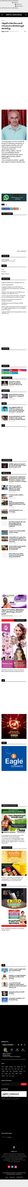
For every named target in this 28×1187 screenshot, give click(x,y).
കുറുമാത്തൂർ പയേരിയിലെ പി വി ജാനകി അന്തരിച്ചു (16, 999)
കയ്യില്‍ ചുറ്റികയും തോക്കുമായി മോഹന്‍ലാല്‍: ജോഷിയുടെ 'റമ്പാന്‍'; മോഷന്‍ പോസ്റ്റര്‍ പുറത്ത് (17, 465)
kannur (3, 1075)
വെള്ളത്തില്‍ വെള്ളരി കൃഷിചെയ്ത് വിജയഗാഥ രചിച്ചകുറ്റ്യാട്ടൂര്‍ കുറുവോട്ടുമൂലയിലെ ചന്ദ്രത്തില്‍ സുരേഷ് (12, 288)
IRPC (17, 1073)
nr (24, 1066)
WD (7, 1071)
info (10, 1071)
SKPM (3, 1071)
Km (2, 1069)
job (9, 1073)
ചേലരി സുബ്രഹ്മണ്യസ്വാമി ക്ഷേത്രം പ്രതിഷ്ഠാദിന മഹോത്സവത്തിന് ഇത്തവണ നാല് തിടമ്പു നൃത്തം (13, 296)
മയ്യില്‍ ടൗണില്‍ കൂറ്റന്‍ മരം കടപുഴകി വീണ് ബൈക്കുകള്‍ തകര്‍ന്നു (11, 300)
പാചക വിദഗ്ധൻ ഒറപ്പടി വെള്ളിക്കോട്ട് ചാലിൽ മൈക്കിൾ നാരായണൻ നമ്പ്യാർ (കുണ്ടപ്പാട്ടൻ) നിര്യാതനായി (17, 985)
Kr (14, 1066)
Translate (12, 261)
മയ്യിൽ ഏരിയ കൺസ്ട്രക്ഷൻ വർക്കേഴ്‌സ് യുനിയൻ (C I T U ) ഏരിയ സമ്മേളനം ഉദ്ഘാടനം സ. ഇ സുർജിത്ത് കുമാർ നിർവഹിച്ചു (14, 308)
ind (18, 1069)
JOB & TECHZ (19, 1177)
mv (9, 1069)
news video (15, 1071)
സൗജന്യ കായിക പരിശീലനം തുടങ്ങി (16, 495)
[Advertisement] (14, 48)
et (24, 1071)
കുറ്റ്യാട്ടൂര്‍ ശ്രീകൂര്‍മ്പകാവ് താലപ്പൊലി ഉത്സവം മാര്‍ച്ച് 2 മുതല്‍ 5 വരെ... (13, 312)
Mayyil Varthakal (11, 1172)
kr (7, 1075)
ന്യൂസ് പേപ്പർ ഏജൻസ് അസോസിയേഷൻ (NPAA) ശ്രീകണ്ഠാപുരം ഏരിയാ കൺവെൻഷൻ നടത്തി (15, 488)
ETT (13, 1073)
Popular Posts (20, 620)
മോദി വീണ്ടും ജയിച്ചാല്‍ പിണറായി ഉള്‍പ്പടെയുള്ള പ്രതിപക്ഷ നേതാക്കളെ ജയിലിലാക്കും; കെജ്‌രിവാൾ (17, 524)
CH (21, 1069)
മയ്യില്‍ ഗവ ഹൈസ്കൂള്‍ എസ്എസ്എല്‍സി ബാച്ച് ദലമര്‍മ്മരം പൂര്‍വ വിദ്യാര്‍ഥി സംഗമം (12, 292)
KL (2, 1073)
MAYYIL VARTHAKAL (14, 15)
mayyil (6, 1066)
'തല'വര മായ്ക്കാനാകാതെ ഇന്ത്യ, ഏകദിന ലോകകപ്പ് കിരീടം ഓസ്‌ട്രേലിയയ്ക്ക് (17, 548)
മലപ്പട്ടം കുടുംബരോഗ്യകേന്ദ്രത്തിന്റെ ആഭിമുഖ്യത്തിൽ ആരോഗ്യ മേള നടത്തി (17, 503)
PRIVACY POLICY (5, 274)
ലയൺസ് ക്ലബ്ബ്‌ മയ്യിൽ (7, 284)
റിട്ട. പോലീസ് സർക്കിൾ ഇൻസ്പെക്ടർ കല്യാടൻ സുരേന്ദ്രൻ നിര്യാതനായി (15, 383)
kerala (18, 1066)
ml (9, 1075)
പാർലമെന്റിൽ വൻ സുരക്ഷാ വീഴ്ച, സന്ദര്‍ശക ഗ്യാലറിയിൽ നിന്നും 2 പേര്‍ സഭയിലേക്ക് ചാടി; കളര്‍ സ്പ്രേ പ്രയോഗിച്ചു (17, 539)
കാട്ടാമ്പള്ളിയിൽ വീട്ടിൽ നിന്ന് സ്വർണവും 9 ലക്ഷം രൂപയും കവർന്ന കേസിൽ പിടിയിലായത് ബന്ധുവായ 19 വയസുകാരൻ (16, 409)
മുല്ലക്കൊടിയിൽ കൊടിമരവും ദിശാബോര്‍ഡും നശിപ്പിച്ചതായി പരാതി (16, 396)
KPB (6, 1069)
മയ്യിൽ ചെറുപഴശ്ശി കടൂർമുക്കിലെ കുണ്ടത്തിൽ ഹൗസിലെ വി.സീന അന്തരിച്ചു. (17, 977)
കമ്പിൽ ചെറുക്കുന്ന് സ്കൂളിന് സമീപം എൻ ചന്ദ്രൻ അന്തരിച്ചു (17, 969)
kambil (20, 1071)
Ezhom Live (12, 1177)
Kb (15, 1069)
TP (12, 1069)
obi (5, 20)
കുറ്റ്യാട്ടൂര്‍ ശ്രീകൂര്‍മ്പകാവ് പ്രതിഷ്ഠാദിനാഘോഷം (12, 282)
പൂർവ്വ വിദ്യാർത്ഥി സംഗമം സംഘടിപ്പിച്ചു (16, 511)
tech (13, 1075)
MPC (21, 1073)
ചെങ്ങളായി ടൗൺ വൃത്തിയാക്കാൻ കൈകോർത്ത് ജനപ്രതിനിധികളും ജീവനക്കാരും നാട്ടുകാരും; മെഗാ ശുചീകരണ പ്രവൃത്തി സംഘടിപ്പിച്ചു (17, 479)
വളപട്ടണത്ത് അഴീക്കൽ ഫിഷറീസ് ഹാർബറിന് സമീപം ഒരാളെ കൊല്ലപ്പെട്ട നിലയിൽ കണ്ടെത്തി (17, 418)
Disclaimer (3, 271)
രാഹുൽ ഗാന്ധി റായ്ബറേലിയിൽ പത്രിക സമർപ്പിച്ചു (17, 531)
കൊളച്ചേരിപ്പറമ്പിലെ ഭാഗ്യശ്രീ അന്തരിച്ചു (16, 992)
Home (2, 20)
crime (6, 1073)
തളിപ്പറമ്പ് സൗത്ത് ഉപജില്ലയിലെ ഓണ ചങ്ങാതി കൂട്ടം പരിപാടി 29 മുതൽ (12, 612)
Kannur (11, 1066)
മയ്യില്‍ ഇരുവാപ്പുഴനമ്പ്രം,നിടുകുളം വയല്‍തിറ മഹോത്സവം (12, 303)
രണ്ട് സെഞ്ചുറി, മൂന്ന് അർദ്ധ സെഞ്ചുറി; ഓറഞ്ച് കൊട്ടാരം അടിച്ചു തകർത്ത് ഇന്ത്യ (16, 555)
